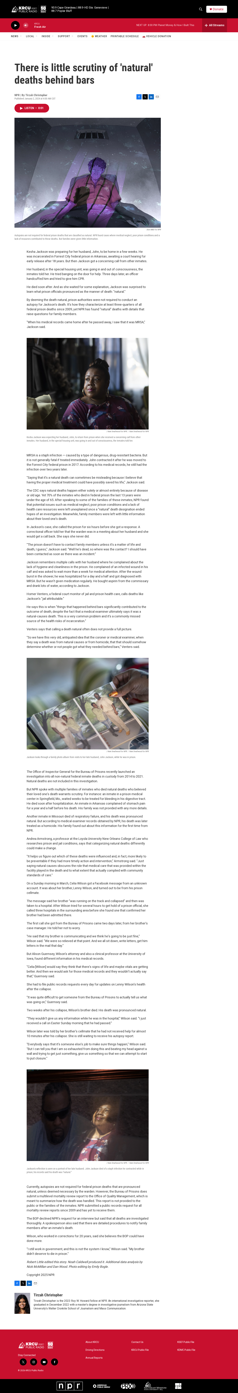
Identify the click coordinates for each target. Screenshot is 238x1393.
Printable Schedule (125, 36)
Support (64, 36)
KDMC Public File (186, 1350)
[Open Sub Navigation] (21, 36)
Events (83, 36)
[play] (15, 25)
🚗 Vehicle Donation (156, 36)
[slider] (31, 25)
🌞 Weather (99, 36)
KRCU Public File (140, 1350)
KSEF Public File (185, 1342)
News (14, 36)
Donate (218, 9)
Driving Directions (95, 1350)
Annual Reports (94, 1358)
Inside (46, 36)
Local (30, 36)
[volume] (26, 25)
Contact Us (137, 1342)
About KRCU (92, 1342)
